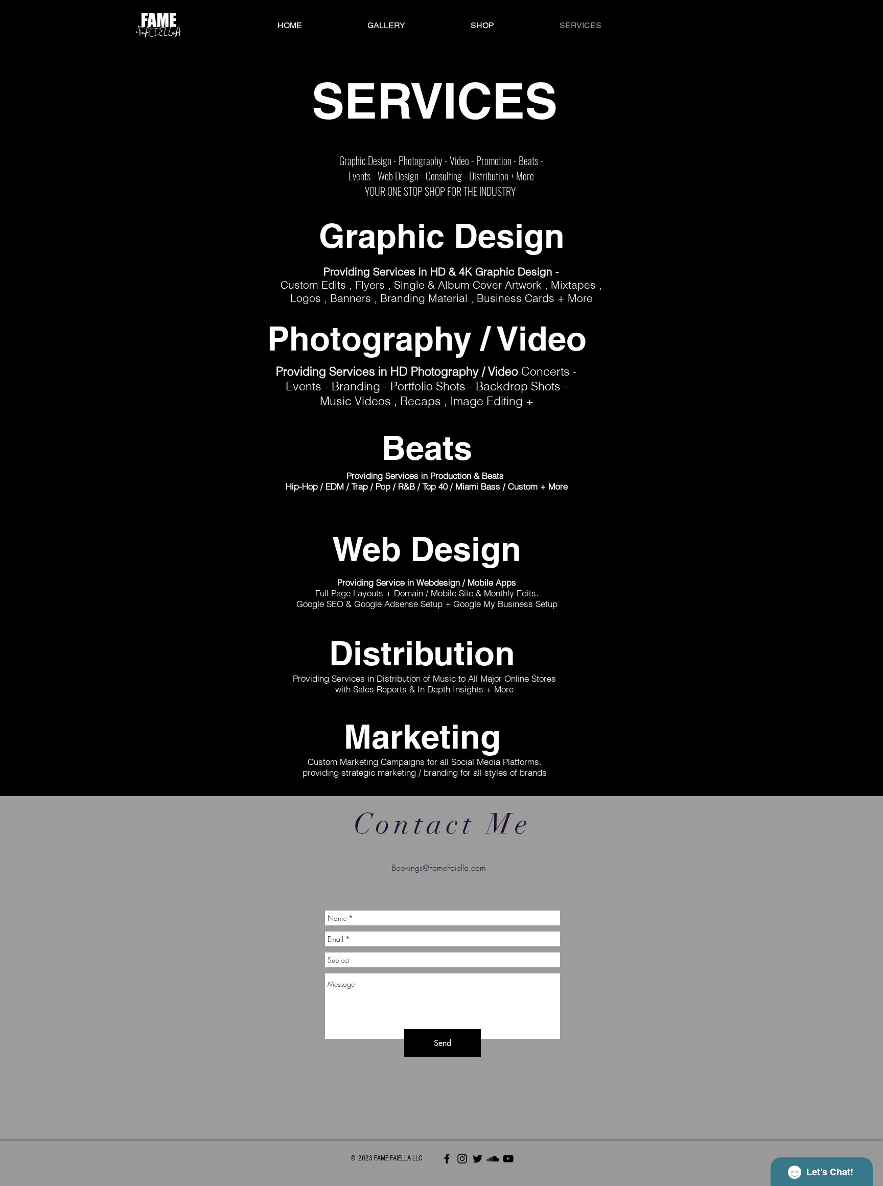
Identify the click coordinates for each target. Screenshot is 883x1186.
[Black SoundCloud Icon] (492, 1158)
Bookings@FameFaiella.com (438, 867)
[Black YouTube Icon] (508, 1158)
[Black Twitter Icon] (477, 1158)
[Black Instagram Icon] (462, 1158)
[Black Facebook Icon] (446, 1158)
